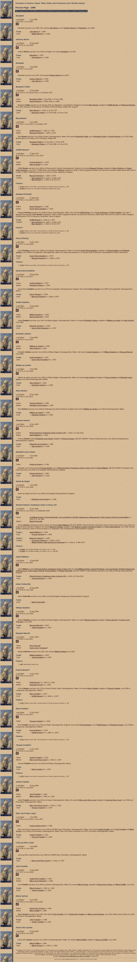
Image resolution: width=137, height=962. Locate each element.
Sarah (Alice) (38, 209)
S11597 (22, 188)
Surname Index (28, 11)
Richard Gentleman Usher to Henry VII (47, 433)
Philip (35, 682)
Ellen (35, 165)
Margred (56, 527)
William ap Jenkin (113, 320)
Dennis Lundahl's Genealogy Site (76, 11)
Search (62, 11)
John (53, 28)
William (37, 34)
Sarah (35, 101)
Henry (118, 168)
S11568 (22, 549)
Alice (129, 320)
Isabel (35, 435)
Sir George (39, 540)
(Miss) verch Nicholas (38, 881)
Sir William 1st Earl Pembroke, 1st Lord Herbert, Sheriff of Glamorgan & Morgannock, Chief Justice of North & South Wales (79, 517)
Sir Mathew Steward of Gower (87, 527)
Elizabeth (82, 28)
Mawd (36, 521)
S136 (21, 186)
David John (105, 884)
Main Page (19, 11)
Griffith (113, 105)
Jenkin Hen (37, 879)
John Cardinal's (66, 959)
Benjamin (35, 99)
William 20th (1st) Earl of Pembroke (48, 542)
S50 (21, 664)
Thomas (111, 377)
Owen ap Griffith (102, 940)
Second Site (73, 959)
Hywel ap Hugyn (68, 439)
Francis (35, 162)
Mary (93, 105)
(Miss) (35, 796)
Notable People (54, 11)
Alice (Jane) (112, 527)
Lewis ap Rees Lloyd (113, 800)
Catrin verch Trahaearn (38, 648)
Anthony (70, 28)
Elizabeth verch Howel (38, 405)
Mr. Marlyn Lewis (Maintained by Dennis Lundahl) (74, 956)
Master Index (39, 11)
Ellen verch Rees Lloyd (38, 760)
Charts (46, 11)
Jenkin (113, 250)
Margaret (128, 105)
